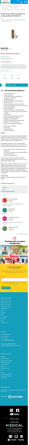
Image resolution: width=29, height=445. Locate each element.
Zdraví (2, 310)
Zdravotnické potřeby (6, 301)
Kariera (2, 372)
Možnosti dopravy (5, 358)
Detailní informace (5, 71)
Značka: (6, 21)
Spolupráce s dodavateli (6, 374)
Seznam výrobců (5, 364)
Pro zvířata (3, 318)
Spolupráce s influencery (6, 376)
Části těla (3, 312)
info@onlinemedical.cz (9, 340)
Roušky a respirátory (5, 305)
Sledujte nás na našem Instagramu (15, 242)
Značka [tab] (14, 85)
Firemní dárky (4, 378)
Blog (2, 370)
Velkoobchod (4, 322)
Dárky (2, 314)
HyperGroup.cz (14, 433)
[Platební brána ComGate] (16, 438)
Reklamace (3, 366)
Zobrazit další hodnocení (21, 234)
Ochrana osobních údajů (6, 360)
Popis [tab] (3, 85)
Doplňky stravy (4, 308)
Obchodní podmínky (5, 362)
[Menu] (25, 1)
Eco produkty (4, 316)
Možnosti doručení (5, 57)
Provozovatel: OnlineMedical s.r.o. (8, 344)
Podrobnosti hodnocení (19, 20)
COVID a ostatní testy (6, 303)
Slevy (2, 320)
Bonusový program (5, 368)
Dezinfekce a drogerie (6, 307)
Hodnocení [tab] (9, 85)
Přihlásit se (6, 288)
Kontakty (3, 356)
